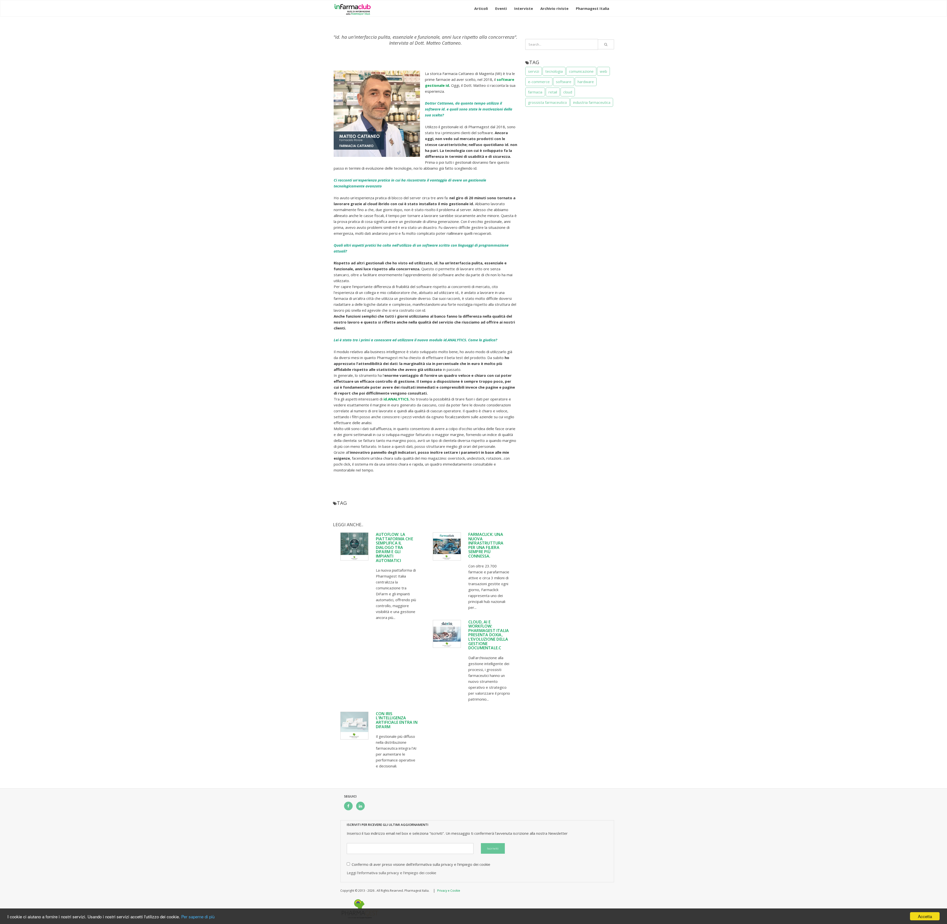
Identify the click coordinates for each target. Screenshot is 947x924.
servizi (533, 71)
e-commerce (539, 81)
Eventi (501, 8)
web (603, 71)
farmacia (535, 92)
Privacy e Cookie (448, 890)
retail (552, 92)
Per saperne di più (198, 916)
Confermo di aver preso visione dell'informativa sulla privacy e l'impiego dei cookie (421, 864)
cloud (567, 92)
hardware (586, 81)
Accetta (925, 916)
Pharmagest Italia (592, 8)
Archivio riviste (554, 8)
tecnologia (554, 71)
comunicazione (581, 71)
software (563, 81)
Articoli (481, 8)
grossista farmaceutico (547, 102)
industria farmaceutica (591, 102)
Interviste (523, 8)
